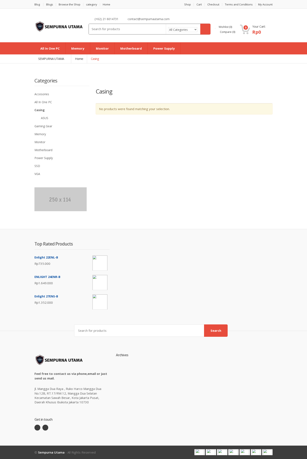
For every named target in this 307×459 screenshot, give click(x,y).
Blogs (49, 4)
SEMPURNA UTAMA (51, 59)
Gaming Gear (43, 126)
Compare (227, 32)
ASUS (44, 118)
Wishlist (225, 27)
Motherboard (131, 48)
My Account (265, 4)
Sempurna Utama (51, 452)
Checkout (213, 4)
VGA (37, 174)
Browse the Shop (69, 4)
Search (216, 330)
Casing (39, 110)
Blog (37, 4)
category (91, 4)
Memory (77, 48)
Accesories (41, 94)
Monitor (102, 48)
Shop (187, 4)
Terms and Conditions (239, 4)
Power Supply (164, 48)
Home (106, 4)
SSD (37, 166)
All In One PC (50, 48)
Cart (199, 4)
